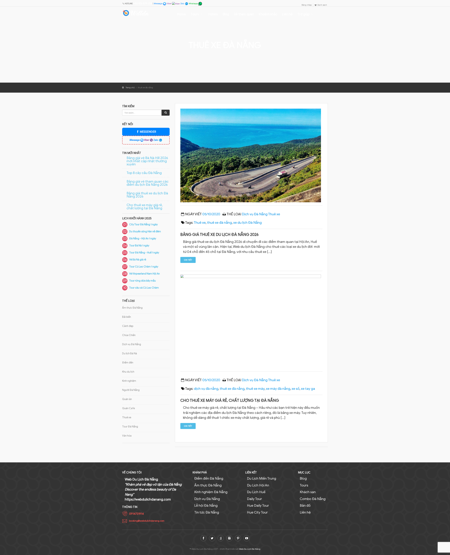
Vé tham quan (244, 14)
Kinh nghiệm (129, 380)
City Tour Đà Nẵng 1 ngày (143, 224)
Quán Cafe (128, 408)
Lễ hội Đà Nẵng (206, 506)
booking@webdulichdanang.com (146, 520)
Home (181, 14)
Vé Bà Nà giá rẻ (137, 259)
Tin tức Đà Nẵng (206, 512)
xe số (296, 389)
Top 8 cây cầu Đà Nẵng (144, 173)
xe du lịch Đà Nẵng (247, 223)
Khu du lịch (128, 371)
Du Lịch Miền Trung (261, 478)
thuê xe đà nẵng (219, 223)
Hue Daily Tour (258, 506)
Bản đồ (305, 506)
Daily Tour (254, 499)
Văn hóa (126, 435)
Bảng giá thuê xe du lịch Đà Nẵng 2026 (147, 195)
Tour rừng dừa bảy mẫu (142, 280)
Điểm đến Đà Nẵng (208, 478)
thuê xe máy (255, 389)
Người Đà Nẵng (131, 390)
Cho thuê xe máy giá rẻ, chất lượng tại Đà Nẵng (145, 207)
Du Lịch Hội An (258, 485)
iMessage (158, 3)
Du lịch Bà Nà (129, 353)
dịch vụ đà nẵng (206, 389)
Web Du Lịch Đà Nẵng (249, 549)
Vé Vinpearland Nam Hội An (144, 273)
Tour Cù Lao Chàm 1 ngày (143, 266)
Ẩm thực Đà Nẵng (132, 307)
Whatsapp (193, 3)
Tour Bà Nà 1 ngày (139, 245)
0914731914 (136, 514)
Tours (195, 14)
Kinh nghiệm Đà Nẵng (210, 492)
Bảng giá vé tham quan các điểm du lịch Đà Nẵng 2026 (148, 183)
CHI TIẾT (188, 260)
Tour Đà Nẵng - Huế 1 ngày (144, 252)
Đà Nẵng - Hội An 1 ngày (142, 238)
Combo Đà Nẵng (313, 499)
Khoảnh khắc (268, 14)
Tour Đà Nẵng (130, 426)
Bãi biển (126, 316)
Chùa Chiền (129, 335)
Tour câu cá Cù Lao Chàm (144, 287)
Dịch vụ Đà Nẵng (131, 344)
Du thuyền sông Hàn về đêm (145, 231)
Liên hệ (287, 14)
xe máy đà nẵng (278, 389)
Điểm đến (127, 362)
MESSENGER (148, 132)
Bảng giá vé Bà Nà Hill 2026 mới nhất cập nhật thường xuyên (147, 161)
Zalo (182, 3)
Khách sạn (308, 492)
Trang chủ (130, 87)
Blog (226, 14)
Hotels (213, 14)
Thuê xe (126, 417)
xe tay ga (308, 389)
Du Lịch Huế (256, 492)
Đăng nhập (307, 5)
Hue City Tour (257, 512)
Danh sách (322, 5)
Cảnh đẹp (127, 326)
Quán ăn (127, 399)
